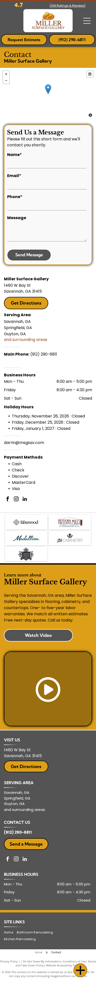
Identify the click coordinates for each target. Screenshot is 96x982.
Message (16, 218)
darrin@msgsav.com (24, 442)
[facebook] (7, 499)
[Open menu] (87, 21)
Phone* (14, 197)
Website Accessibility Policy (63, 965)
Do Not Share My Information (42, 961)
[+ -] (48, 94)
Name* (14, 154)
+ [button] (6, 74)
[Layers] (90, 74)
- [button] (6, 80)
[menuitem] (10, 932)
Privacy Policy (9, 961)
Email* (14, 176)
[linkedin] (25, 499)
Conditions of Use (74, 961)
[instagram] (16, 499)
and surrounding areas (25, 339)
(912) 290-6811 (43, 354)
